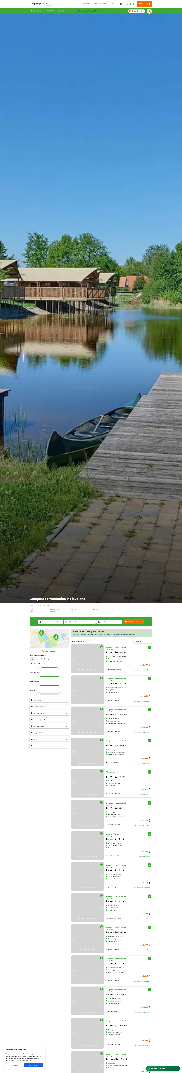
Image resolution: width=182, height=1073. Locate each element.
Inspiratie (86, 4)
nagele (73, 609)
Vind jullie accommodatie (133, 622)
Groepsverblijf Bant (144, 857)
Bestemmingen (36, 11)
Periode (61, 11)
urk (72, 612)
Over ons (113, 4)
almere (32, 609)
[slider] (40, 667)
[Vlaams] (121, 4)
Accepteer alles (33, 1065)
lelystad (53, 612)
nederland (38, 606)
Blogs (95, 4)
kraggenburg (54, 609)
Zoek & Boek (144, 4)
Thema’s (50, 11)
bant (31, 612)
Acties (71, 11)
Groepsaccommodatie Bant (141, 670)
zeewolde (95, 609)
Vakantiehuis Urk (144, 794)
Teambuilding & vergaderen (88, 11)
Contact (103, 4)
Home (31, 606)
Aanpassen (14, 1065)
